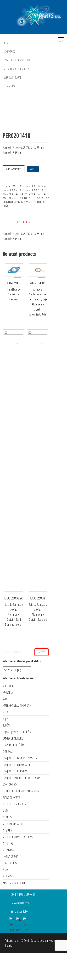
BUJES (5, 719)
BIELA (5, 712)
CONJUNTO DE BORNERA (15, 771)
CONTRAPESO (10, 784)
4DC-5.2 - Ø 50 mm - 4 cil (22, 190)
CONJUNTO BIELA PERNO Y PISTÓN (20, 758)
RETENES (7, 876)
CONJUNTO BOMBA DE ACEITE (17, 765)
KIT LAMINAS (9, 850)
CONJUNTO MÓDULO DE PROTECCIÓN (21, 778)
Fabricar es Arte (12, 77)
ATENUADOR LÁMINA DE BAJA (17, 705)
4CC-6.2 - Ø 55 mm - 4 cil (22, 186)
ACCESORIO (8, 686)
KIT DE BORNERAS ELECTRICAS (18, 837)
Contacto (9, 86)
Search (41, 652)
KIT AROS (7, 817)
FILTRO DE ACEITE (11, 797)
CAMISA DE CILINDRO (13, 738)
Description (23, 222)
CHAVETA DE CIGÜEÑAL (14, 745)
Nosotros (9, 51)
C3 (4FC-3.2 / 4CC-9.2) (23, 201)
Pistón (6, 869)
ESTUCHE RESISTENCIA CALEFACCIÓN (21, 791)
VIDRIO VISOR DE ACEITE (14, 883)
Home (6, 43)
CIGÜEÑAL (8, 751)
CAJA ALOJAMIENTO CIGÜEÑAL (17, 732)
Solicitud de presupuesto (17, 69)
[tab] (26, 222)
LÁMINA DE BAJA (10, 856)
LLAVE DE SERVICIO (12, 863)
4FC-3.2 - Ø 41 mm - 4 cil (22, 197)
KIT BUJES (7, 830)
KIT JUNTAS (8, 843)
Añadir (32, 168)
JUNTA (5, 810)
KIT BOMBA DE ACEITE (13, 824)
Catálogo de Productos (17, 60)
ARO (5, 699)
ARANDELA (8, 692)
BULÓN (6, 725)
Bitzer (10, 201)
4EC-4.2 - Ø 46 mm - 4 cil (22, 194)
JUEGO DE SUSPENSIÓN (14, 804)
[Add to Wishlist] (17, 274)
